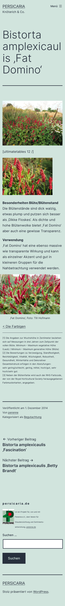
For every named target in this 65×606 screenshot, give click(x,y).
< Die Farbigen (14, 326)
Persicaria (13, 6)
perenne (13, 412)
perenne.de (31, 527)
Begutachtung (33, 417)
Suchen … (9, 535)
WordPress (40, 591)
